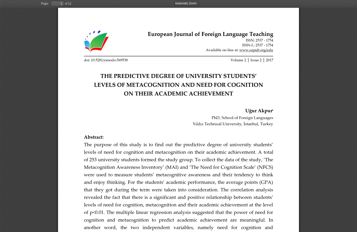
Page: (45, 3)
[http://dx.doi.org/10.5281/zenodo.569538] (106, 60)
